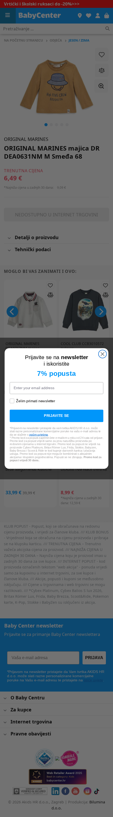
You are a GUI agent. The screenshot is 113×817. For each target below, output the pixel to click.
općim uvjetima (38, 434)
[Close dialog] (103, 354)
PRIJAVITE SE (56, 416)
